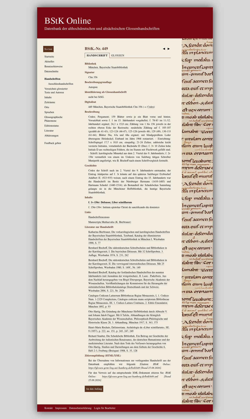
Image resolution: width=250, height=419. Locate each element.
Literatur (49, 130)
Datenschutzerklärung (80, 408)
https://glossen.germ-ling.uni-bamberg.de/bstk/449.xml (130, 376)
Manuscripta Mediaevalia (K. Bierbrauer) (109, 222)
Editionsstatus (51, 125)
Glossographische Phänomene (53, 118)
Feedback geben (52, 143)
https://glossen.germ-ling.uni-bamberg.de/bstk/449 (114, 367)
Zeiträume (49, 102)
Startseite (49, 56)
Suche (48, 49)
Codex (150, 106)
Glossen (117, 55)
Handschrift (97, 55)
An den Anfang (94, 388)
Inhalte (48, 97)
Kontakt (48, 408)
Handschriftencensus (98, 217)
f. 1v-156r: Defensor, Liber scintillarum (110, 202)
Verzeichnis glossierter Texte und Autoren (56, 90)
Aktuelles (49, 61)
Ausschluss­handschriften (60, 83)
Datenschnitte (51, 71)
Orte (46, 107)
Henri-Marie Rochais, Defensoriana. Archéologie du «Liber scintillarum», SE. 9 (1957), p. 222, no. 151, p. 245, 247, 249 (129, 329)
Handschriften (52, 79)
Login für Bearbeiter (104, 408)
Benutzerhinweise (53, 66)
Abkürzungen (51, 135)
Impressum (61, 408)
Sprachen (49, 112)
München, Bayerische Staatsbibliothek (108, 67)
